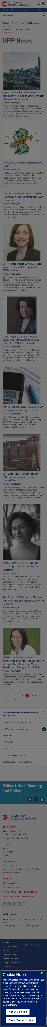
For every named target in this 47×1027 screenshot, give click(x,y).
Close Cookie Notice (21, 1020)
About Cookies (18, 1011)
